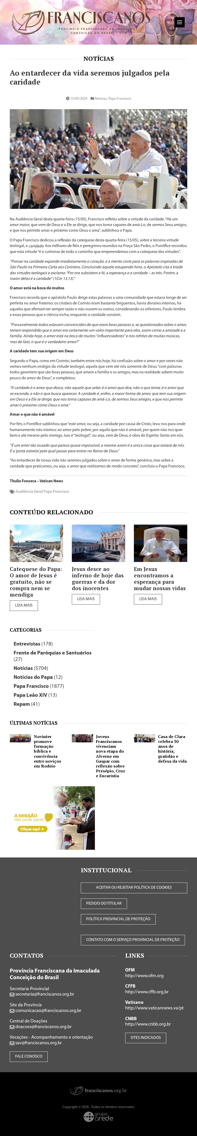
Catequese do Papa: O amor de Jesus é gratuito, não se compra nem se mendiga (36, 582)
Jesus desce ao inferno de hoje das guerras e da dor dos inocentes (98, 578)
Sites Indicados (146, 1038)
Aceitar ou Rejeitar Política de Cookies (134, 888)
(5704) (31, 668)
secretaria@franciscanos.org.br (44, 994)
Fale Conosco (28, 1057)
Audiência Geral (29, 492)
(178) (33, 644)
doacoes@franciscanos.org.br (43, 1027)
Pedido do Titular (104, 904)
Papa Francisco (120, 99)
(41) (27, 704)
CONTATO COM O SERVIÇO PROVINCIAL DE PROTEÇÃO (133, 940)
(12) (38, 677)
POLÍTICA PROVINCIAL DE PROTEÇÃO (118, 919)
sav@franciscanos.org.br (38, 1043)
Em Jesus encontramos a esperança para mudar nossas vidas (160, 578)
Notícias (98, 58)
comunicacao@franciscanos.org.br (47, 1011)
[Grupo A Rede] (98, 1117)
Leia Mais (24, 605)
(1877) (39, 686)
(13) (35, 695)
